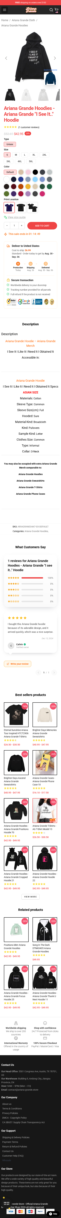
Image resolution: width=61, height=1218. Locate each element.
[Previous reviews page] (38, 673)
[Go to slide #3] (43, 95)
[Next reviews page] (54, 673)
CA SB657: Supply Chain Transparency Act (23, 1122)
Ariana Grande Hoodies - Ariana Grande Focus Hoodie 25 (16, 996)
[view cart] (56, 10)
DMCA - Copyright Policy (14, 1117)
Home (4, 20)
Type (6, 139)
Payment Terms (10, 1142)
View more (30, 897)
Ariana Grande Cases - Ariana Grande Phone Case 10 (44, 781)
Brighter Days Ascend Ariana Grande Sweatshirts (15, 781)
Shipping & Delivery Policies (15, 1137)
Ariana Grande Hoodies (14, 25)
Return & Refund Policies (14, 1146)
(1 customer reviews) (28, 127)
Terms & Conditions (12, 1108)
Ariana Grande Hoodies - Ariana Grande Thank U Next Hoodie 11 (45, 996)
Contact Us (8, 1151)
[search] (51, 10)
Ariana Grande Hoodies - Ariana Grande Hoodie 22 (45, 877)
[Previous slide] (6, 58)
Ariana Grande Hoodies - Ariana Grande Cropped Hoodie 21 (16, 877)
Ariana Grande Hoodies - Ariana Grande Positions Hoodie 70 (16, 829)
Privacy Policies (10, 1113)
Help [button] (55, 1214)
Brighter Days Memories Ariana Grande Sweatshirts (45, 733)
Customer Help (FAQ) (13, 1155)
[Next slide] (54, 58)
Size (6, 149)
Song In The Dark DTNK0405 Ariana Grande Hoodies (42, 948)
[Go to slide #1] (9, 95)
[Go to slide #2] (26, 95)
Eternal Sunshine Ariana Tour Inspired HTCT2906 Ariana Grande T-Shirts (16, 733)
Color (6, 166)
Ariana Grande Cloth (23, 20)
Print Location (11, 199)
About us (6, 1104)
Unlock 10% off (6, 1203)
